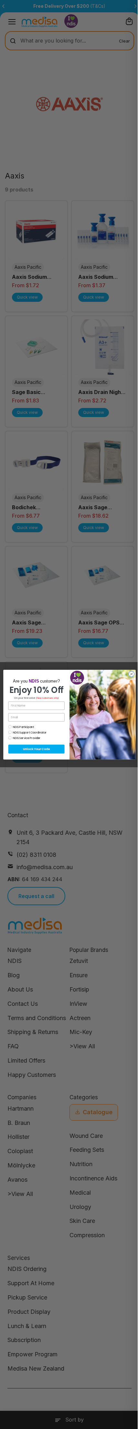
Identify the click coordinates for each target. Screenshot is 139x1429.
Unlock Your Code (36, 749)
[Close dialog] (131, 674)
